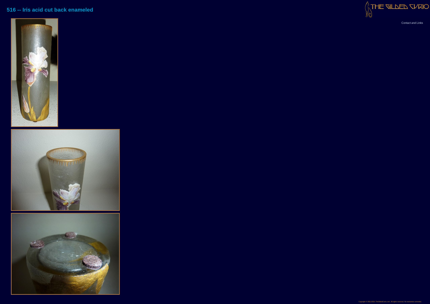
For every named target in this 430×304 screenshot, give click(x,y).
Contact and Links (412, 22)
